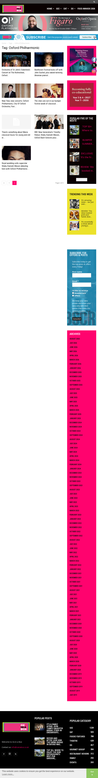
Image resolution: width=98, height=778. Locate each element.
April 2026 (74, 356)
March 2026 (74, 360)
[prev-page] (4, 183)
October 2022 (75, 532)
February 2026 (75, 364)
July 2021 (73, 594)
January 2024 (75, 469)
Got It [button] (92, 773)
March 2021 (74, 611)
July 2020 (73, 645)
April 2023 (74, 506)
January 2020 (75, 670)
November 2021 (76, 578)
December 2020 (76, 624)
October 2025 (75, 381)
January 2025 (75, 418)
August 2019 (75, 691)
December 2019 (76, 674)
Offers (77, 295)
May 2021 (73, 603)
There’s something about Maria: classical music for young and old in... (16, 135)
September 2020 (76, 636)
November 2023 (76, 477)
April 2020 (74, 657)
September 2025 (76, 385)
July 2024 (73, 444)
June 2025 (73, 397)
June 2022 (73, 548)
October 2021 (75, 582)
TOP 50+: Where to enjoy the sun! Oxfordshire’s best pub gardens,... (55, 754)
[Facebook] (4, 754)
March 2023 (74, 511)
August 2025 (75, 389)
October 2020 (75, 632)
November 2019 (76, 678)
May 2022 (73, 552)
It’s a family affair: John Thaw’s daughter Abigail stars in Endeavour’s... (55, 728)
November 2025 (76, 376)
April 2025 (74, 406)
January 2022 (75, 569)
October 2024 (75, 431)
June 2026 (73, 347)
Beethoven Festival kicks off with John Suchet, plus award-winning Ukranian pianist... (48, 72)
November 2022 (76, 527)
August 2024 (75, 439)
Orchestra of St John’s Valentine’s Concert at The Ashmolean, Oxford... (16, 72)
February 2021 (75, 615)
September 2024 (76, 435)
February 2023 (75, 515)
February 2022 (75, 565)
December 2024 (76, 423)
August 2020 (75, 640)
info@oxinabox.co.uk (20, 747)
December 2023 (76, 473)
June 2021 (73, 599)
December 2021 (76, 573)
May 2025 (73, 402)
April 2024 (74, 456)
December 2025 (76, 372)
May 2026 (73, 351)
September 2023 (76, 485)
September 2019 (76, 687)
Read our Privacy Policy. (81, 312)
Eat (65, 8)
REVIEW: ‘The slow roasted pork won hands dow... (86, 214)
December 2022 (76, 523)
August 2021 (75, 590)
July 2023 (73, 494)
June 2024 (73, 448)
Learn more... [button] (8, 774)
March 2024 (74, 460)
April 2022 (74, 557)
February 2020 (75, 666)
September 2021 (76, 586)
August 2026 (75, 339)
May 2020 (73, 653)
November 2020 (76, 628)
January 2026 (75, 368)
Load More (81, 179)
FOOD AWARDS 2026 (86, 8)
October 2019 (75, 682)
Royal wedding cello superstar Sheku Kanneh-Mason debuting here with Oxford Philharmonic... (15, 166)
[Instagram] (10, 754)
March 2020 (74, 661)
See (58, 8)
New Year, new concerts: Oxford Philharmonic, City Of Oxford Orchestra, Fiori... (15, 104)
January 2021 (75, 620)
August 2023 (75, 490)
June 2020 (73, 649)
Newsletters (80, 293)
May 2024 (73, 452)
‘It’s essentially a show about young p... (87, 224)
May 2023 (73, 502)
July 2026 (73, 343)
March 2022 (74, 561)
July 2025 (73, 393)
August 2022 (75, 540)
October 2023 (75, 481)
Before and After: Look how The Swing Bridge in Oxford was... (55, 741)
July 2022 (73, 544)
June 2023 (73, 498)
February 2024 (75, 464)
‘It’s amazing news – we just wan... (87, 202)
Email (75, 281)
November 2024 (76, 427)
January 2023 (75, 519)
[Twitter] (16, 754)
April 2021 (74, 607)
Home (49, 8)
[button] (94, 2)
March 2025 (74, 410)
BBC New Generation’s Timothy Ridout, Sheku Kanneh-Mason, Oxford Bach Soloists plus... (47, 135)
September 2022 (76, 536)
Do (72, 8)
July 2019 (73, 695)
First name (77, 272)
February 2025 (75, 414)
